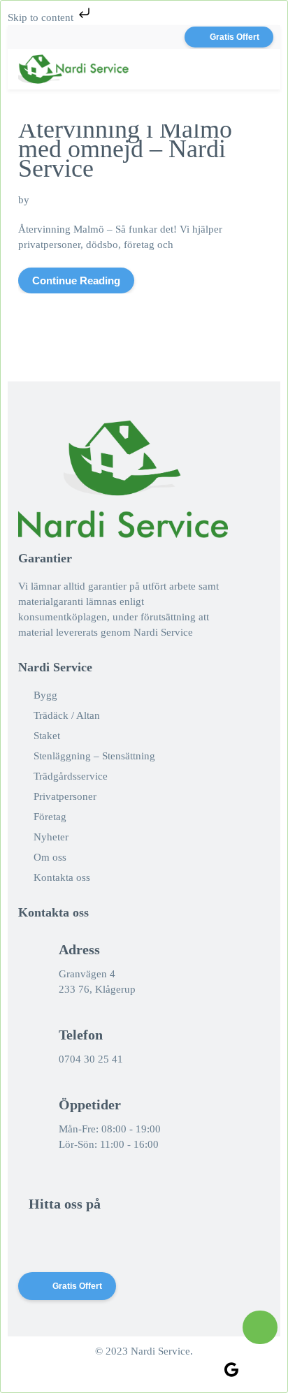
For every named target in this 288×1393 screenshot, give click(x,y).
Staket (47, 735)
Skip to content (42, 17)
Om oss (50, 857)
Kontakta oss (62, 877)
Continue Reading (76, 280)
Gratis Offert (234, 37)
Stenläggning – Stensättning (94, 755)
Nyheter (51, 837)
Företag (50, 816)
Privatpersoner (65, 796)
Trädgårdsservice (71, 776)
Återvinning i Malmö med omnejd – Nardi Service (125, 148)
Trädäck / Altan (67, 715)
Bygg (45, 695)
